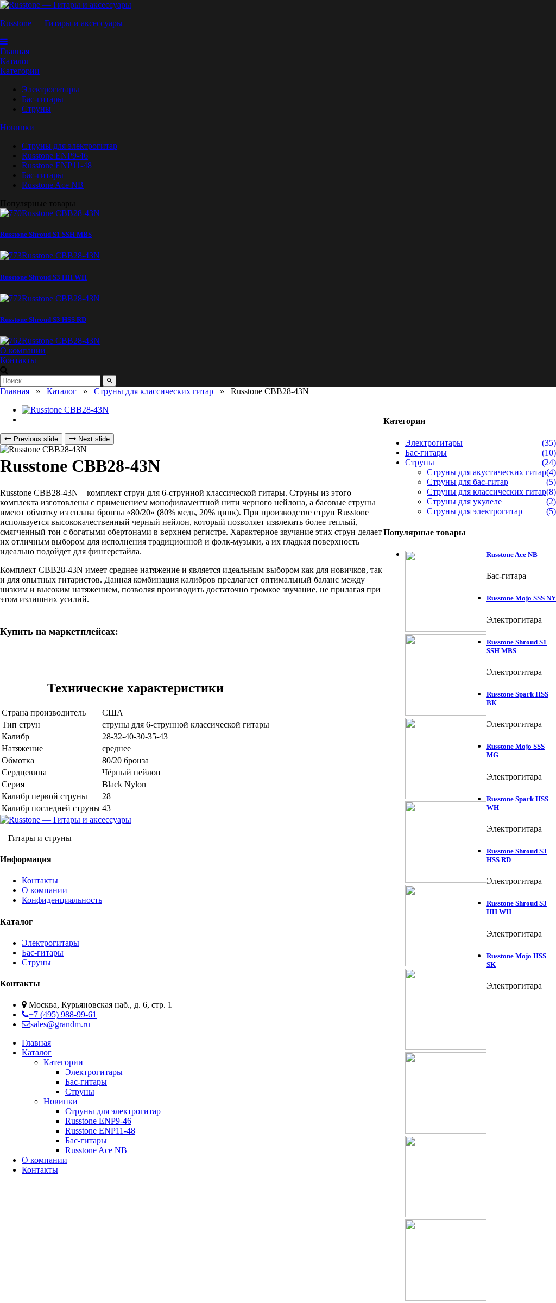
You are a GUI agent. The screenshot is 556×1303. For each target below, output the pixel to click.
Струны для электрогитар (474, 511)
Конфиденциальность (62, 899)
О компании (44, 890)
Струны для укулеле (464, 501)
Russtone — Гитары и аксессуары (61, 23)
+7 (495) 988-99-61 (63, 1014)
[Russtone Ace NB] (445, 592)
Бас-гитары (426, 452)
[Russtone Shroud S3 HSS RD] (50, 298)
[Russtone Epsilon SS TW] (271, 341)
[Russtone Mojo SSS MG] (445, 927)
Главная (14, 391)
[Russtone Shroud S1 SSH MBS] (50, 213)
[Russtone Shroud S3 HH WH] (50, 255)
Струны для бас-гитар (467, 481)
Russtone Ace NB (512, 555)
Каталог (62, 391)
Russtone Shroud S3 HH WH (43, 277)
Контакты (40, 880)
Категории (20, 70)
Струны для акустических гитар (486, 472)
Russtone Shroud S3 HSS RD (43, 319)
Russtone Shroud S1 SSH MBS (46, 234)
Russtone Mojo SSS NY (521, 598)
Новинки (17, 127)
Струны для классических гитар (153, 391)
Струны (419, 462)
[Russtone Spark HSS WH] (445, 1010)
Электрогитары (434, 442)
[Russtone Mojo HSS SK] (445, 1261)
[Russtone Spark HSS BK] (445, 843)
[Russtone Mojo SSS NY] (445, 676)
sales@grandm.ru (60, 1024)
